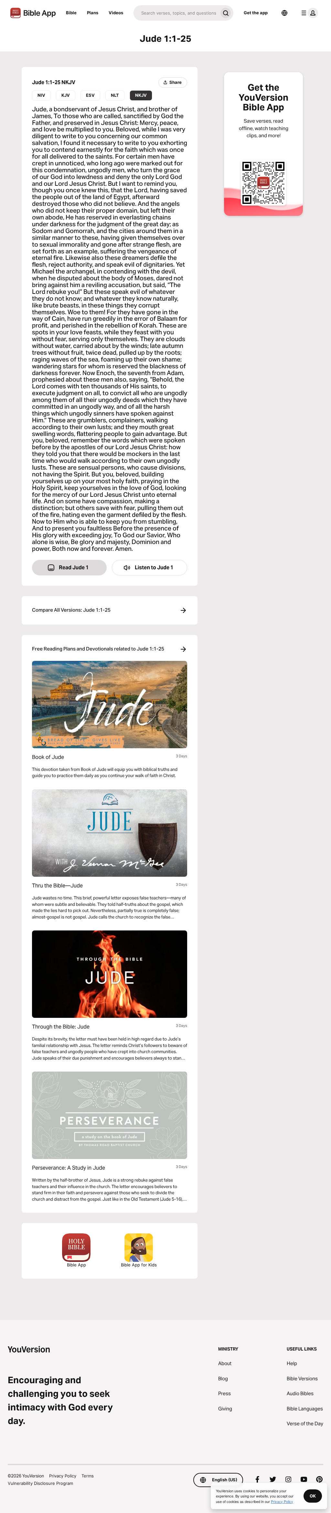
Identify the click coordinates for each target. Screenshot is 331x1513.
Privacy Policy (62, 1475)
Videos (116, 12)
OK (313, 1495)
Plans (92, 12)
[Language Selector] (284, 12)
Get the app (256, 12)
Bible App (76, 1264)
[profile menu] (308, 12)
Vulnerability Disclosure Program (40, 1483)
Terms (87, 1475)
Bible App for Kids (139, 1264)
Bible (71, 12)
